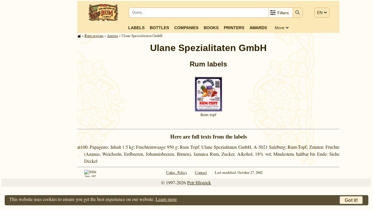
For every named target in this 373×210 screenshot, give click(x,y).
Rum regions (94, 35)
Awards (258, 27)
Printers (234, 27)
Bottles (159, 27)
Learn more (166, 199)
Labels (136, 27)
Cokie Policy (176, 172)
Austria (112, 35)
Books (211, 27)
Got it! (351, 200)
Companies (186, 27)
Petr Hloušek (199, 182)
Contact (201, 172)
